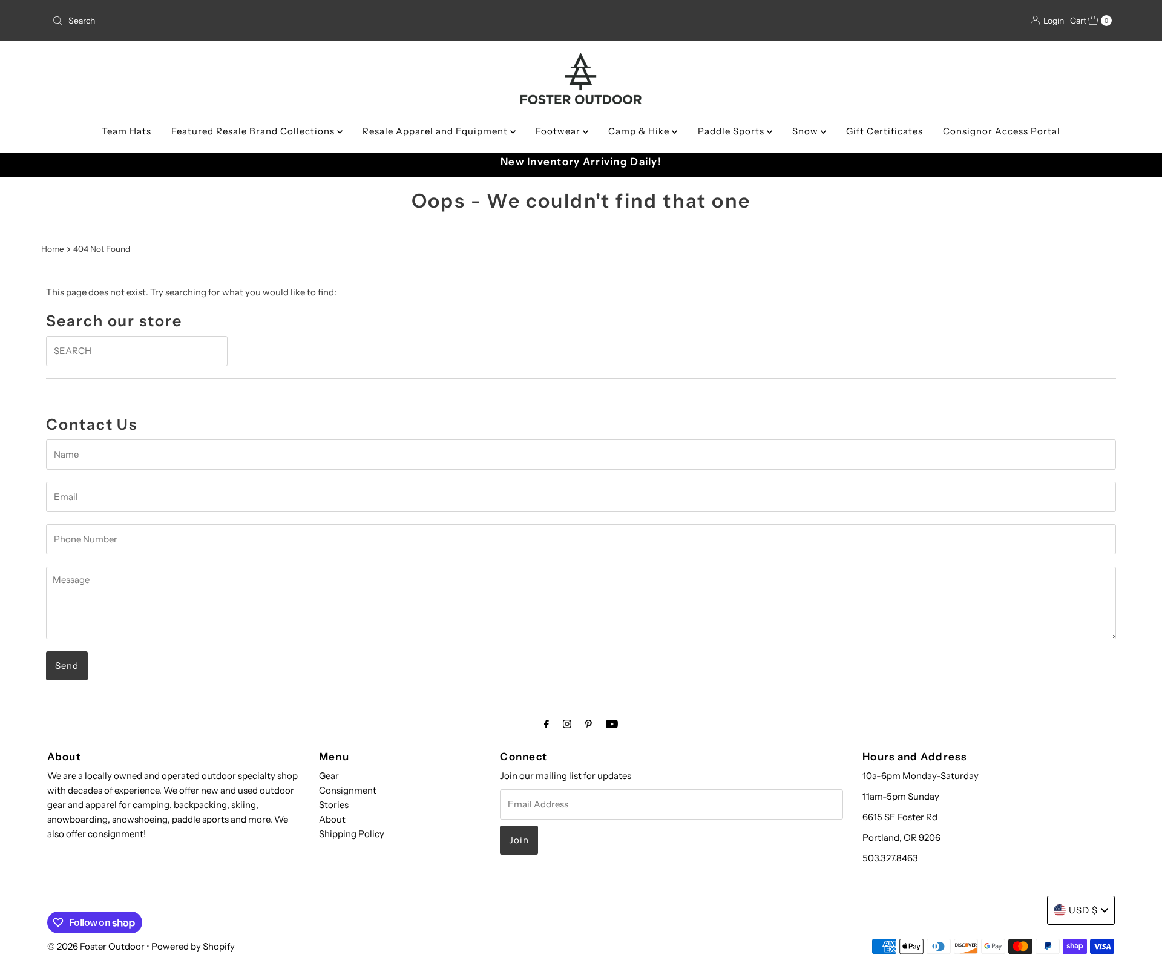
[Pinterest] (588, 724)
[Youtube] (612, 724)
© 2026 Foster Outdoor (96, 946)
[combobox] (222, 20)
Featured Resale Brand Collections (254, 131)
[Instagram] (567, 724)
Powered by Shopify (193, 946)
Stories (334, 804)
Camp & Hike (640, 131)
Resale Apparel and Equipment (436, 131)
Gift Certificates (884, 131)
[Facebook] (546, 724)
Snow (806, 131)
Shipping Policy (351, 834)
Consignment (347, 790)
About (332, 819)
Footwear (559, 131)
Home (52, 249)
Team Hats (126, 131)
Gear (329, 775)
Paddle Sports (732, 131)
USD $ (1083, 910)
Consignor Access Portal (1001, 131)
